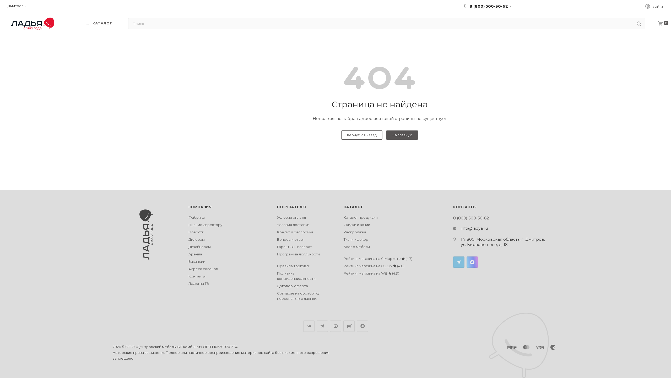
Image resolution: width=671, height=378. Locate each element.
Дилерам (196, 239)
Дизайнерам (199, 247)
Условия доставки (293, 225)
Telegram (458, 262)
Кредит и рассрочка (295, 232)
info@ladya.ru (474, 228)
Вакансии (196, 261)
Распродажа (355, 232)
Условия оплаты (291, 217)
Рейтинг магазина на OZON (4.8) (374, 266)
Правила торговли (293, 266)
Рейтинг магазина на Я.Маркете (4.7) (378, 258)
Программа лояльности (298, 254)
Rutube (349, 326)
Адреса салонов (203, 269)
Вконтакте (309, 326)
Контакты (196, 276)
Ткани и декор (356, 239)
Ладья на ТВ (198, 283)
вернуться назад (362, 135)
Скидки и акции (357, 225)
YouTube (335, 326)
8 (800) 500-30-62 (488, 6)
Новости (196, 232)
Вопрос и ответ (291, 239)
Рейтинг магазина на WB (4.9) (371, 273)
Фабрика (196, 217)
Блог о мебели (357, 247)
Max (472, 262)
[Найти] (638, 23)
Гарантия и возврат (294, 247)
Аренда (195, 254)
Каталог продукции (361, 217)
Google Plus (362, 326)
